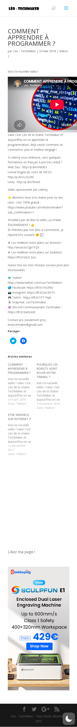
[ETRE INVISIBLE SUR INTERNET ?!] (22, 434)
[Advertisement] (38, 500)
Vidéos (63, 51)
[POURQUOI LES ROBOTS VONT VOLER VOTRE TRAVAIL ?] (51, 386)
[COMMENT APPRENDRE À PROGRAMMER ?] (22, 384)
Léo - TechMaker (24, 51)
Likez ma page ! (21, 551)
